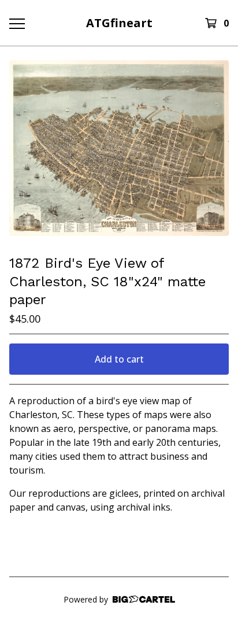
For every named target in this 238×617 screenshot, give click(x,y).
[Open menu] (17, 23)
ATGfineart (119, 23)
